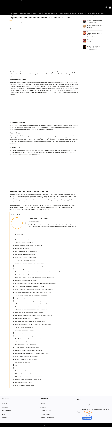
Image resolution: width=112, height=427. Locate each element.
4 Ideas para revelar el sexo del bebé (94, 26)
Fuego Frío (40, 13)
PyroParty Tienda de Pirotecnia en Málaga (95, 410)
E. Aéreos (73, 13)
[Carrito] (110, 6)
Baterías (92, 13)
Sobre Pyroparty (6, 410)
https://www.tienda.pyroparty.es (60, 205)
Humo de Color (31, 13)
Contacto (42, 403)
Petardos (54, 13)
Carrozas (4, 1)
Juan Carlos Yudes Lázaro (32, 22)
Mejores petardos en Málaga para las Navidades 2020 (94, 33)
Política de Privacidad (46, 410)
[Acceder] (106, 6)
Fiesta (102, 13)
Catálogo (4, 417)
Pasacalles (11, 1)
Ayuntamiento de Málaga (62, 137)
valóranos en (86, 418)
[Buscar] (102, 6)
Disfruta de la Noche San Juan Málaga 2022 (94, 46)
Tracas (61, 13)
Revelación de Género (19, 13)
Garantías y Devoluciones (47, 417)
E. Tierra (80, 13)
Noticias (12, 15)
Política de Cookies (45, 414)
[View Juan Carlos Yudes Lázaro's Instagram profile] (25, 223)
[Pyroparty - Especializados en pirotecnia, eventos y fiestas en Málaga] (56, 7)
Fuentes (86, 13)
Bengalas (47, 13)
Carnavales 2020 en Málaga (92, 40)
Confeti (10, 13)
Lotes (98, 13)
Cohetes (66, 13)
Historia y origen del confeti (94, 20)
